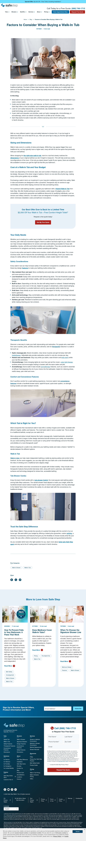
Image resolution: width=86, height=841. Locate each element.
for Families (7, 764)
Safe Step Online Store (8, 776)
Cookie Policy (61, 800)
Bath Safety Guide (35, 763)
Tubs (6, 12)
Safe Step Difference (22, 759)
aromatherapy (45, 367)
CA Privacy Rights (6, 800)
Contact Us (20, 768)
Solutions (6, 756)
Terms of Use (73, 761)
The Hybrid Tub (46, 656)
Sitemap (70, 798)
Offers (31, 779)
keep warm (65, 357)
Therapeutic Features (9, 746)
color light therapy (67, 362)
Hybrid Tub (6, 739)
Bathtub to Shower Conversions (35, 744)
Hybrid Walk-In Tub (62, 189)
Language (6, 806)
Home (25, 19)
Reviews (19, 766)
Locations (19, 777)
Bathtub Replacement (35, 747)
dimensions (14, 158)
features (25, 268)
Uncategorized (10, 675)
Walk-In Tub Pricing (35, 772)
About (38, 12)
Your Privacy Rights (32, 800)
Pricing (46, 12)
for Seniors (6, 759)
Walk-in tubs (14, 458)
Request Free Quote (77, 12)
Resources (33, 753)
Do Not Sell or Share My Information (20, 799)
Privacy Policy (43, 800)
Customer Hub (7, 779)
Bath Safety (9, 671)
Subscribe (78, 709)
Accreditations (20, 775)
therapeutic (56, 347)
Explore (6, 772)
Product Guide (34, 765)
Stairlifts (22, 12)
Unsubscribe (79, 798)
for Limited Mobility (9, 768)
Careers (19, 779)
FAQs (31, 757)
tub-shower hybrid (41, 480)
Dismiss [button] (78, 831)
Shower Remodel (34, 749)
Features (64, 670)
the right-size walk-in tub (32, 155)
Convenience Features (7, 749)
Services (30, 12)
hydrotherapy (16, 355)
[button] (85, 830)
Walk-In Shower (16, 567)
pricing (69, 533)
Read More (8, 666)
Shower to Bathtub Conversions (35, 740)
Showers (14, 12)
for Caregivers (7, 766)
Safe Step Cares (21, 764)
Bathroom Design (66, 667)
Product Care (20, 772)
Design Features (21, 744)
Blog (31, 19)
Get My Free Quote (43, 222)
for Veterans (7, 761)
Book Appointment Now (60, 12)
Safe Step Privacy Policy (63, 761)
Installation (20, 761)
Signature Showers (22, 741)
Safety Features (8, 744)
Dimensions (7, 752)
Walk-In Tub (27, 567)
